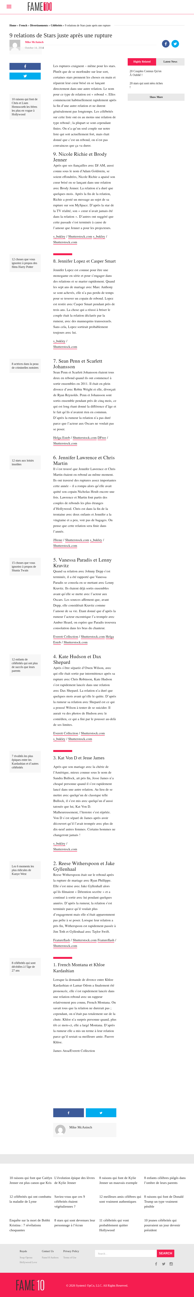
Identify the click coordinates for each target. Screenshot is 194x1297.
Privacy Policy (71, 1251)
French (23, 25)
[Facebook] (165, 43)
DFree (102, 437)
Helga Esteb (61, 437)
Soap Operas (26, 1257)
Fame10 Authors (50, 1257)
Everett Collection (65, 636)
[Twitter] (175, 43)
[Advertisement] (84, 1081)
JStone (57, 539)
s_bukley (59, 236)
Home (12, 25)
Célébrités (56, 25)
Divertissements (39, 25)
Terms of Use (69, 1257)
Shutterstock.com (80, 236)
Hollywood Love (28, 1262)
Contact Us (48, 1251)
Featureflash (61, 940)
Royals (23, 1251)
